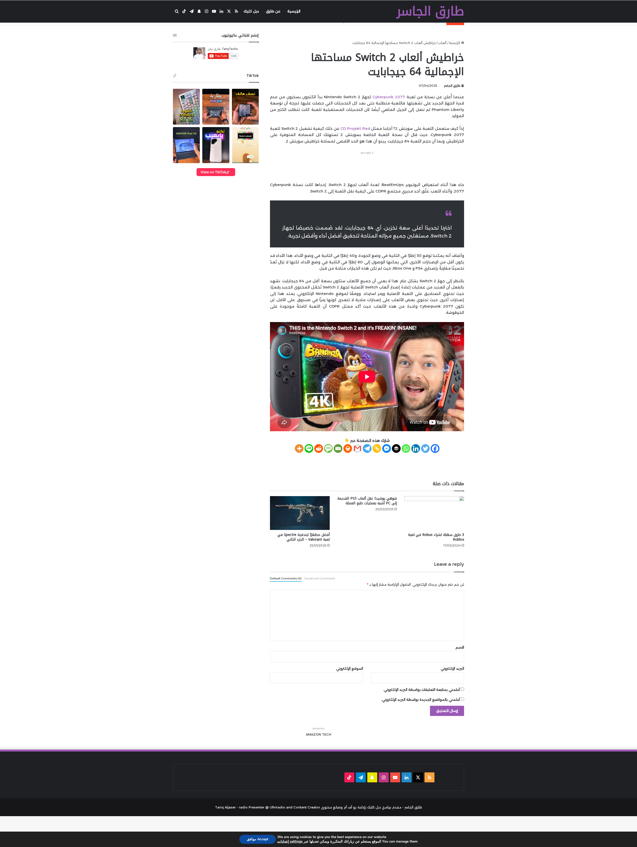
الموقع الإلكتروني (349, 668)
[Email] (338, 448)
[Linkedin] (415, 448)
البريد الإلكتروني (452, 668)
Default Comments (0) (286, 578)
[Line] (309, 448)
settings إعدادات (290, 841)
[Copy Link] (376, 448)
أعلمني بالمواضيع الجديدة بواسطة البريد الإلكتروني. (420, 700)
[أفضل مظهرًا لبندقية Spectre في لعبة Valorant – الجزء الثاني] (300, 513)
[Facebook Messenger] (386, 448)
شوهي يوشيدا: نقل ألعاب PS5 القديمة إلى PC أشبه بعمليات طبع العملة (367, 501)
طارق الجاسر (452, 86)
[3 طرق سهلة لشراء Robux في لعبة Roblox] (434, 513)
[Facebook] (435, 448)
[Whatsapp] (406, 448)
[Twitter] (425, 448)
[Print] (347, 448)
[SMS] (328, 448)
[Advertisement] (367, 167)
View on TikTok (213, 172)
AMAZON (313, 734)
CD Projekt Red (355, 128)
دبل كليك (251, 11)
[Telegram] (367, 448)
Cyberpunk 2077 (388, 96)
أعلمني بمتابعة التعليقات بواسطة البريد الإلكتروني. (421, 690)
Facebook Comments (319, 578)
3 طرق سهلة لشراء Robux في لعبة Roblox (436, 537)
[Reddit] (318, 448)
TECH (326, 734)
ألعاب (442, 43)
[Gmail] (357, 448)
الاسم (460, 647)
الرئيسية (293, 11)
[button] (186, 107)
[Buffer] (396, 448)
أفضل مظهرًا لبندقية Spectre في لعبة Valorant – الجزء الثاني (303, 537)
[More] (299, 448)
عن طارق (273, 11)
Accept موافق (257, 839)
